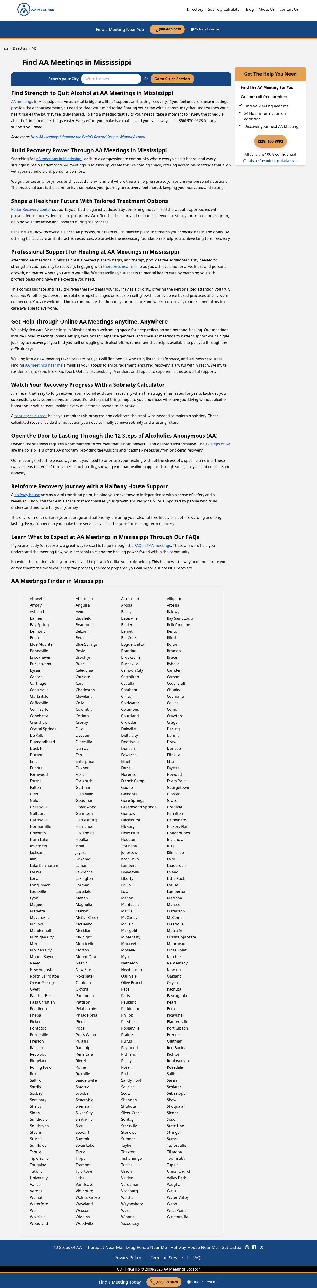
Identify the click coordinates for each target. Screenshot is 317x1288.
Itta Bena (129, 846)
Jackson (36, 852)
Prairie (127, 1034)
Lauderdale (177, 865)
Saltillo (36, 1080)
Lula (124, 891)
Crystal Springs (43, 728)
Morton (82, 950)
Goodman (84, 800)
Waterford (39, 1203)
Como (172, 709)
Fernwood (39, 774)
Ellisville (173, 754)
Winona (128, 1216)
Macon (127, 898)
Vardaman (130, 1184)
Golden (36, 800)
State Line (175, 1125)
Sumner (128, 1138)
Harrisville (39, 819)
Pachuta (174, 989)
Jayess (81, 852)
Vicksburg (84, 1190)
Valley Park (176, 1177)
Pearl (171, 1002)
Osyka (172, 982)
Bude (80, 663)
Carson (173, 676)
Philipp (127, 1015)
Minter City (130, 937)
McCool (36, 924)
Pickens (36, 1021)
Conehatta (39, 715)
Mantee (173, 904)
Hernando (85, 826)
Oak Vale (129, 976)
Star (79, 1125)
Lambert (128, 865)
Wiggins (83, 1216)
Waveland (84, 1203)
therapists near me (119, 266)
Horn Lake (39, 839)
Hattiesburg (86, 819)
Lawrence (84, 872)
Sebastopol (177, 1093)
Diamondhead (42, 741)
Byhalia (173, 663)
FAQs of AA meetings (152, 545)
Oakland (174, 976)
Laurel (35, 872)
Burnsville (129, 663)
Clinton (127, 696)
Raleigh (36, 1047)
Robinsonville (178, 1060)
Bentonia (38, 637)
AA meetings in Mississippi (59, 158)
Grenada (174, 806)
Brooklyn (83, 657)
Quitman (174, 1041)
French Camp (132, 780)
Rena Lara (84, 1054)
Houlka (82, 839)
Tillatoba (174, 1151)
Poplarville (130, 1028)
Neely (35, 963)
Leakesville (130, 872)
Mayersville (40, 917)
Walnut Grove (88, 1197)
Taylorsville (176, 1145)
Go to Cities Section (172, 78)
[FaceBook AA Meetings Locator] (254, 1247)
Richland (128, 1054)
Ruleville (83, 1073)
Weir (34, 1210)
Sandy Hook (131, 1080)
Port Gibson (177, 1028)
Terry (80, 1151)
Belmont (37, 631)
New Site (83, 969)
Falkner (82, 767)
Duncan (128, 748)
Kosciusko (130, 859)
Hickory (128, 826)
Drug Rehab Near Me (146, 1247)
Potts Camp (86, 1034)
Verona (36, 1190)
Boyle (80, 650)
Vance (35, 1184)
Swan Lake (85, 1145)
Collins (172, 702)
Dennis (173, 735)
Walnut (36, 1197)
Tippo (81, 1158)
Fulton (35, 787)
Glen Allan (84, 793)
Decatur (83, 735)
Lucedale (83, 891)
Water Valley (178, 1197)
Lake (171, 859)
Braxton (174, 650)
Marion (82, 911)
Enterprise (85, 761)
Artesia (173, 605)
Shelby (36, 1106)
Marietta (37, 911)
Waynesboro (132, 1203)
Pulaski (82, 1041)
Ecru (80, 754)
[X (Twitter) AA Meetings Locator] (262, 1247)
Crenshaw (39, 722)
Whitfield (38, 1216)
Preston (37, 1041)
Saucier (127, 1086)
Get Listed (231, 1247)
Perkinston (130, 1008)
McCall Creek (87, 917)
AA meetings (22, 101)
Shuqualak (176, 1106)
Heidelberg (176, 819)
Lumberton (177, 891)
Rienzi (81, 1060)
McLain (127, 924)
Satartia (82, 1086)
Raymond (129, 1047)
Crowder (128, 722)
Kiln (33, 859)
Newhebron (131, 969)
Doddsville (130, 741)
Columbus (130, 709)
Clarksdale (39, 696)
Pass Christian (42, 1002)
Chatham (129, 689)
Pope (80, 1028)
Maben (82, 898)
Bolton (172, 644)
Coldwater (130, 702)
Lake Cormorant (44, 865)
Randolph (84, 1047)
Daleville (128, 728)
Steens (36, 1132)
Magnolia (84, 904)
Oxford (82, 989)
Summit (82, 1138)
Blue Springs (87, 644)
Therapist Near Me (104, 1247)
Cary (80, 683)
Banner (36, 618)
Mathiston (176, 911)
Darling (173, 728)
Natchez (174, 956)
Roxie (34, 1073)
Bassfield (83, 618)
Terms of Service (167, 1257)
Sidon (35, 1112)
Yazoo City (130, 1223)
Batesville (129, 618)
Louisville (38, 891)
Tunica (127, 1164)
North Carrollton (44, 976)
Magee (36, 904)
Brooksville (130, 657)
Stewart (82, 1132)
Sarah (172, 1080)
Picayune (175, 1015)
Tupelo (173, 1164)
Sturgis (36, 1138)
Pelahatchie (86, 1008)
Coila (80, 702)
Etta (170, 761)
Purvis (126, 1041)
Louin (126, 885)
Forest (35, 780)
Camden (174, 670)
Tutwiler (37, 1171)
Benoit (127, 631)
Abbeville (38, 598)
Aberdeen (84, 598)
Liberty (127, 878)
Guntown (129, 813)
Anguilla (83, 605)
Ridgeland (39, 1060)
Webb (172, 1203)
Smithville (84, 1119)
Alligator (174, 598)
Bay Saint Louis (180, 618)
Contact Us (289, 9)
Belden (127, 624)
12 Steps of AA (67, 1247)
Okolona (83, 982)
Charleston (85, 689)
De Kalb (36, 735)
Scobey (36, 1093)
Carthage (38, 683)
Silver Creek (131, 1112)
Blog (250, 9)
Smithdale (39, 1119)
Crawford (175, 715)
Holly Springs (178, 833)
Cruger (173, 722)
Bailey (126, 611)
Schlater (174, 1086)
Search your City (64, 78)
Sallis (171, 1073)
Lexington (84, 878)
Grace (172, 800)
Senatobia (84, 1099)
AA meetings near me (44, 365)
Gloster (173, 793)
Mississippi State (181, 937)
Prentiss (174, 1034)
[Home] (6, 48)
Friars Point (177, 780)
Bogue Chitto (132, 644)
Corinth (82, 715)
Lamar (81, 865)
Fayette (173, 767)
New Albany (177, 963)
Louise (172, 885)
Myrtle (127, 956)
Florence (128, 774)
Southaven (39, 1125)
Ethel (125, 761)
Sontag (127, 1119)
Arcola (126, 605)
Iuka (171, 846)
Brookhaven (40, 657)
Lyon (34, 898)
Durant (36, 754)
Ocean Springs (43, 982)
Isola (80, 846)
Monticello (85, 943)
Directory (195, 9)
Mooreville (130, 943)
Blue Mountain (43, 644)
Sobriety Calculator (224, 9)
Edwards (128, 754)
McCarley (129, 917)
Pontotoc (38, 1028)
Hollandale (85, 833)
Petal (171, 1008)
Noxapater (85, 976)
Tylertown (84, 1171)
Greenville (39, 806)
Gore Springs (132, 800)
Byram (35, 670)
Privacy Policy (127, 1257)
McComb (175, 917)
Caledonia (84, 670)
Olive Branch (132, 982)
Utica (80, 1177)
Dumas (82, 748)
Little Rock (176, 878)
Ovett (35, 989)
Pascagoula (177, 995)
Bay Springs (40, 624)
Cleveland (84, 696)
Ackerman (130, 598)
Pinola (81, 1021)
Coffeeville (39, 702)
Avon (80, 611)
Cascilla (127, 683)
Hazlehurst (130, 819)
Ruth (125, 1073)
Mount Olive (86, 956)
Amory (36, 605)
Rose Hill (128, 1067)
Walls (171, 1190)
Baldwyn (174, 611)
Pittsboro (129, 1021)
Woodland (39, 1223)
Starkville (129, 1125)
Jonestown (130, 852)
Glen (34, 793)
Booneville (39, 650)
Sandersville (86, 1080)
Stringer (174, 1132)
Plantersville (177, 1021)
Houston (128, 839)
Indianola (175, 839)
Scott (125, 1093)
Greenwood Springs (138, 806)
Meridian (83, 930)
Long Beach (40, 885)
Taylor (126, 1145)
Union (126, 1171)
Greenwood (86, 806)
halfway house (27, 494)
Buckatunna (40, 663)
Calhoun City (132, 670)
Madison (174, 898)
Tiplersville (39, 1158)
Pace (125, 989)
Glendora (129, 793)
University (39, 1177)
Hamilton (175, 813)
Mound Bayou (42, 956)
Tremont (83, 1164)
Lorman (82, 885)
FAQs (197, 1257)
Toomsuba (176, 1158)
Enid (34, 761)
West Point (176, 1210)
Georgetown (178, 787)
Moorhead (176, 943)
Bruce (172, 657)
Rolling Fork (40, 1067)
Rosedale (175, 1067)
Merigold (129, 930)
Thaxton (128, 1151)
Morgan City (41, 950)
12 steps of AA (217, 443)
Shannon (129, 1099)
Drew (171, 741)
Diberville (84, 741)
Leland (172, 872)
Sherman (84, 1106)
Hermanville (40, 826)
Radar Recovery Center (31, 209)
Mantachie (130, 904)
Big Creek (129, 637)
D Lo (80, 728)
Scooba (82, 1093)
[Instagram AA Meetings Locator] (247, 1247)
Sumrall (173, 1138)
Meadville (175, 924)
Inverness (38, 846)
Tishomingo (131, 1158)
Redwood (38, 1054)
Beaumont (85, 624)
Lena (34, 878)
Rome (81, 1067)
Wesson (83, 1210)
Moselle (128, 950)
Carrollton (130, 676)
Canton (36, 676)
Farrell (126, 767)
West (125, 1210)
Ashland (37, 611)
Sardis (35, 1086)
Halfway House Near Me (194, 1247)
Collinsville (39, 709)
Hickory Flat (177, 826)
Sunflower (39, 1145)
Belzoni (82, 631)
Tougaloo (38, 1164)
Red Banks (176, 1047)
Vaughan (175, 1184)
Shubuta (128, 1106)
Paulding (129, 1002)
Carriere (83, 676)
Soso (171, 1119)
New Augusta (41, 969)
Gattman (83, 787)
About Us (267, 9)
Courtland (130, 715)
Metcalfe (174, 930)
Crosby (82, 722)
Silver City (84, 1112)
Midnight (84, 937)
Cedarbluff (176, 683)
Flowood (174, 774)
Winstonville (177, 1216)
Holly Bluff (130, 833)
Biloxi (171, 637)
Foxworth (84, 780)
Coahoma (175, 696)
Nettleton (129, 963)
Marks (126, 911)
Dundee (174, 748)
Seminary (38, 1099)
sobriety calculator (30, 415)
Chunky (173, 689)
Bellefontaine (178, 624)
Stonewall (129, 1132)
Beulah (82, 637)
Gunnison (84, 813)
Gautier (127, 787)
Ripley (126, 1060)
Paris (125, 995)
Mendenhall (40, 930)
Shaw (171, 1099)
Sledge (173, 1112)
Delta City (129, 735)
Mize (34, 943)
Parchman (85, 995)
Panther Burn (42, 995)
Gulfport (37, 813)
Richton (173, 1054)
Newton (174, 969)
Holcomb (38, 833)
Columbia (84, 709)
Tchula (35, 1151)
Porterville (39, 1034)
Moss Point (177, 950)
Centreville (39, 689)
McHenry (84, 924)
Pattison (83, 1002)
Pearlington (40, 1008)
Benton (173, 631)
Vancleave (84, 1184)
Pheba (35, 1015)
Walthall (128, 1197)
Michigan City (42, 937)
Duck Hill (37, 748)
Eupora (36, 767)
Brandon (128, 650)
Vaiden (127, 1177)
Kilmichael (176, 852)
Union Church (179, 1171)
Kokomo (83, 859)
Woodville (84, 1223)
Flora (80, 774)
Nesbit (81, 963)
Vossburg (129, 1190)
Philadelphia (86, 1015)
